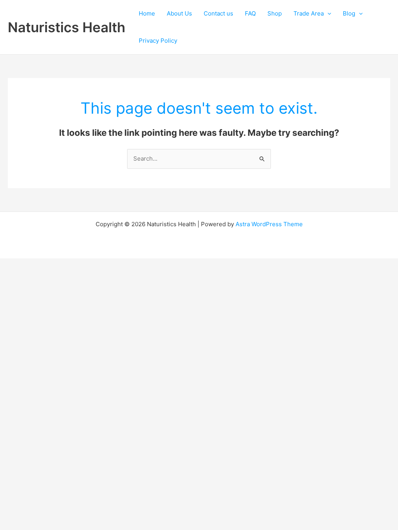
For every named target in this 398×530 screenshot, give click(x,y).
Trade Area (308, 13)
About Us (179, 13)
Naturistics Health (66, 27)
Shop (274, 13)
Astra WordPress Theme (269, 224)
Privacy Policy (158, 40)
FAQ (250, 13)
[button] (327, 13)
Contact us (218, 13)
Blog (349, 13)
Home (147, 13)
